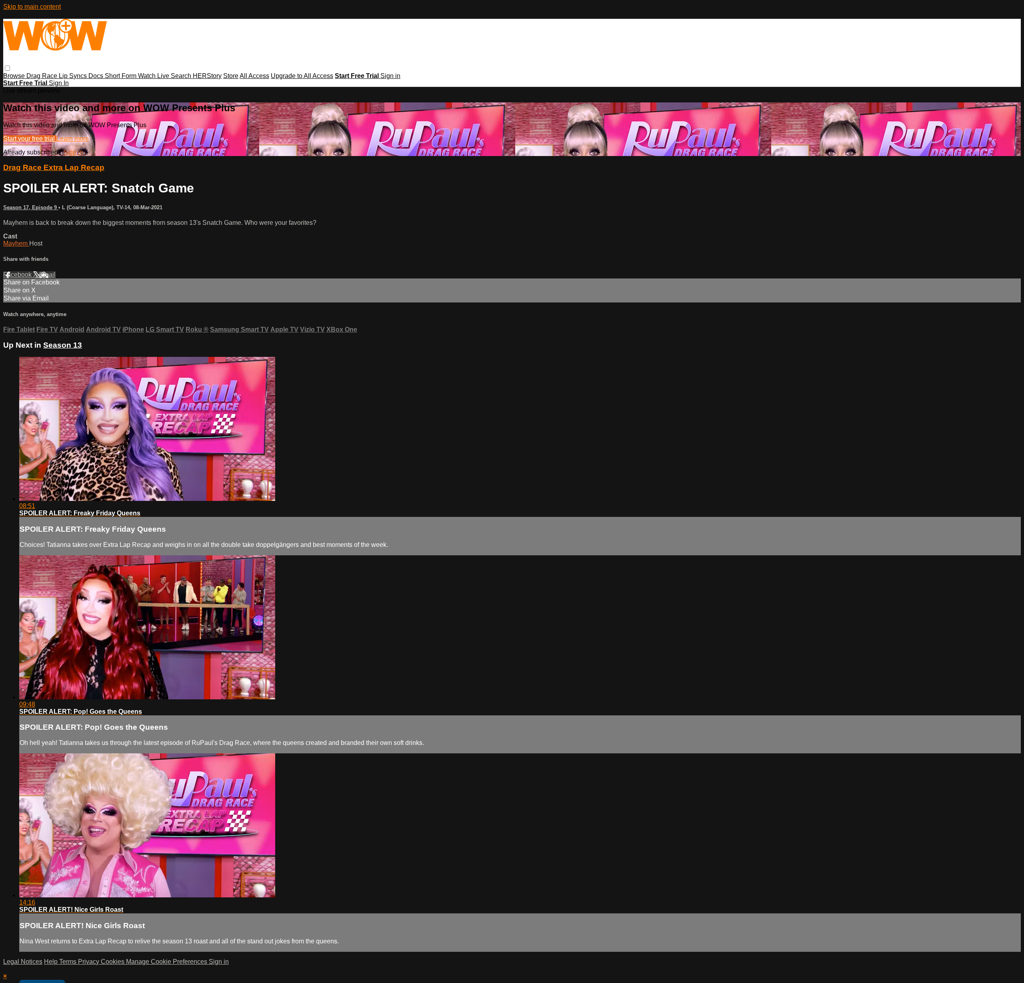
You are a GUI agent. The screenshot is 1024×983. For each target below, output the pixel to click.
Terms (68, 961)
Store (230, 75)
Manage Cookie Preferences (167, 961)
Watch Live (154, 75)
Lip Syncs (73, 75)
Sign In (59, 83)
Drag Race (42, 75)
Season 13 (62, 345)
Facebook (18, 274)
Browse (14, 75)
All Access (254, 75)
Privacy (89, 961)
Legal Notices (22, 961)
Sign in (390, 75)
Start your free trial (29, 138)
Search (182, 75)
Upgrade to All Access (302, 75)
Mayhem (16, 243)
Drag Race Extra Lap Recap (53, 167)
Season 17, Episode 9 (30, 207)
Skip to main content (32, 6)
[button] (7, 68)
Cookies (113, 961)
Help (51, 961)
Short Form (121, 75)
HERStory (207, 75)
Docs (96, 75)
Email (47, 274)
